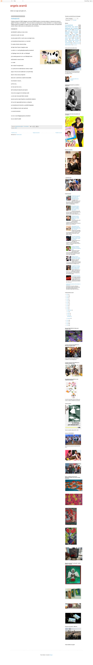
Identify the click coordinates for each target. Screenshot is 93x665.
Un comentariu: (26, 126)
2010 (67, 323)
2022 (67, 296)
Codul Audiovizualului (73, 30)
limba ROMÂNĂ (68, 41)
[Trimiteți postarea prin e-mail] (30, 126)
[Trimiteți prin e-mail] (32, 126)
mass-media (75, 32)
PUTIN (77, 35)
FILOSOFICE (69, 25)
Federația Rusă (77, 29)
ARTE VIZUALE (75, 39)
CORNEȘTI (76, 36)
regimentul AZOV (68, 43)
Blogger (51, 654)
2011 (67, 321)
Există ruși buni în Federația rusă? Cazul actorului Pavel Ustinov (76, 257)
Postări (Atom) (19, 134)
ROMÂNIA (67, 32)
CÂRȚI (76, 33)
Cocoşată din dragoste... (76, 275)
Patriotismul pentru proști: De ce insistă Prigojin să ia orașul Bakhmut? (75, 218)
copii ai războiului (68, 38)
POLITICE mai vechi (71, 26)
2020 (67, 297)
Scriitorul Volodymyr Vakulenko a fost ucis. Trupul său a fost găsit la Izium (76, 248)
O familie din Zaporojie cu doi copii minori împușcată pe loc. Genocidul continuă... (76, 197)
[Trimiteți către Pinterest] (38, 126)
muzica (75, 38)
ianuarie (69, 318)
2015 (67, 305)
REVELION (67, 40)
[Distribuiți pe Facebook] (36, 126)
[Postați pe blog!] (34, 126)
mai (68, 311)
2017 (67, 302)
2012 (67, 320)
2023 (67, 294)
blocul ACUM (77, 42)
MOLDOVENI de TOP (76, 43)
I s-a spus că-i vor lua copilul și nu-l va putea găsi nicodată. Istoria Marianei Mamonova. (76, 267)
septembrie (69, 310)
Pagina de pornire (36, 132)
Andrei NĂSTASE (68, 36)
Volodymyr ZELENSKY (75, 40)
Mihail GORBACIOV (68, 44)
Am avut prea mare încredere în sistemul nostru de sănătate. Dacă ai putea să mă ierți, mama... (75, 208)
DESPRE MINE (68, 29)
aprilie (68, 313)
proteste (73, 34)
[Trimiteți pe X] (35, 126)
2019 (67, 299)
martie (68, 314)
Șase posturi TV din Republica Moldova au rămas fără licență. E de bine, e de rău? (76, 228)
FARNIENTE (15, 19)
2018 (67, 300)
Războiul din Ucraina (71, 28)
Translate (74, 20)
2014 (67, 307)
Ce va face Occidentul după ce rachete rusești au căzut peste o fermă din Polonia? (76, 238)
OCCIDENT (69, 35)
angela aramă (18, 5)
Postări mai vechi (59, 132)
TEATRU (67, 34)
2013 (67, 308)
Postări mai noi (14, 132)
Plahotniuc (67, 33)
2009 (67, 325)
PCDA (73, 42)
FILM (79, 34)
